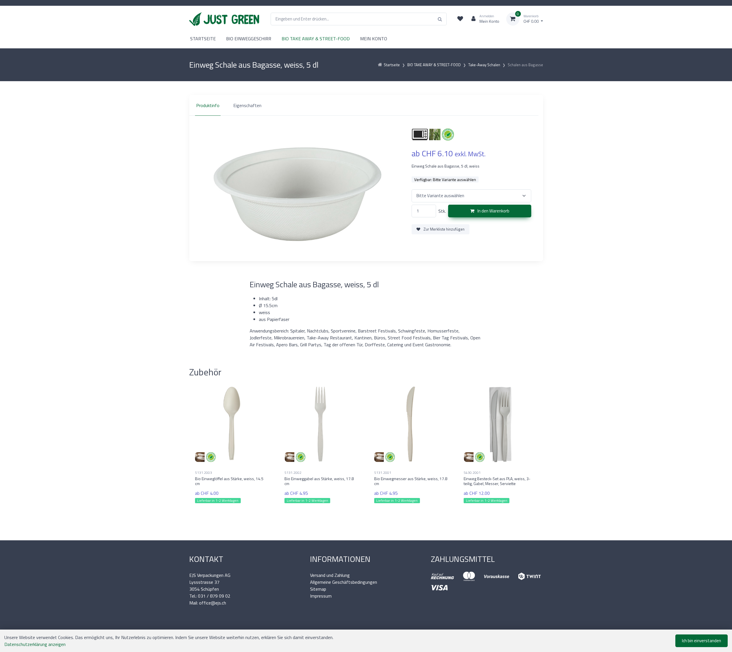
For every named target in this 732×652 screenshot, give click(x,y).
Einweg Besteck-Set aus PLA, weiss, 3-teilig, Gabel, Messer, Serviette (497, 481)
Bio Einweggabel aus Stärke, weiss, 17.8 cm (319, 481)
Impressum (321, 595)
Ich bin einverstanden (701, 640)
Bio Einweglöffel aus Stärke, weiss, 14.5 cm (229, 481)
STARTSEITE (203, 38)
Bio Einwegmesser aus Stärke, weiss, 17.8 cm (410, 481)
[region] (366, 105)
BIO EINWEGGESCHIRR (248, 38)
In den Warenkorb (493, 211)
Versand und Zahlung (330, 575)
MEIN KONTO (373, 38)
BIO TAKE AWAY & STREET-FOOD (316, 38)
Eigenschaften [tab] (247, 105)
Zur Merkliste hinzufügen (444, 229)
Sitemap (318, 589)
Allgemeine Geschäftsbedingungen (343, 582)
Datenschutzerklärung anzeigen (35, 644)
